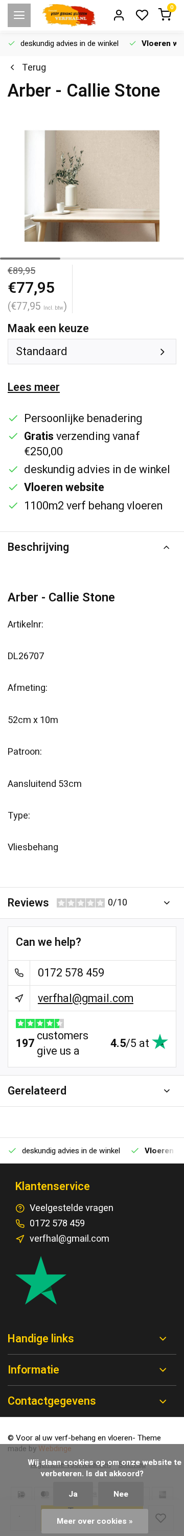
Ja (73, 1494)
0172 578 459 (71, 973)
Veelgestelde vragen (71, 1208)
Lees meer (34, 387)
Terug (34, 67)
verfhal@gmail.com (85, 998)
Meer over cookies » (95, 1521)
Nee (120, 1494)
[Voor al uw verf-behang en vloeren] (69, 15)
